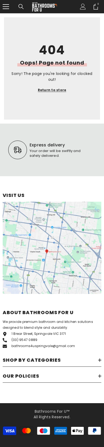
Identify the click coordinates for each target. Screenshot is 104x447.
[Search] (21, 6)
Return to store (52, 90)
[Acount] (83, 7)
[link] (50, 150)
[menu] (6, 6)
